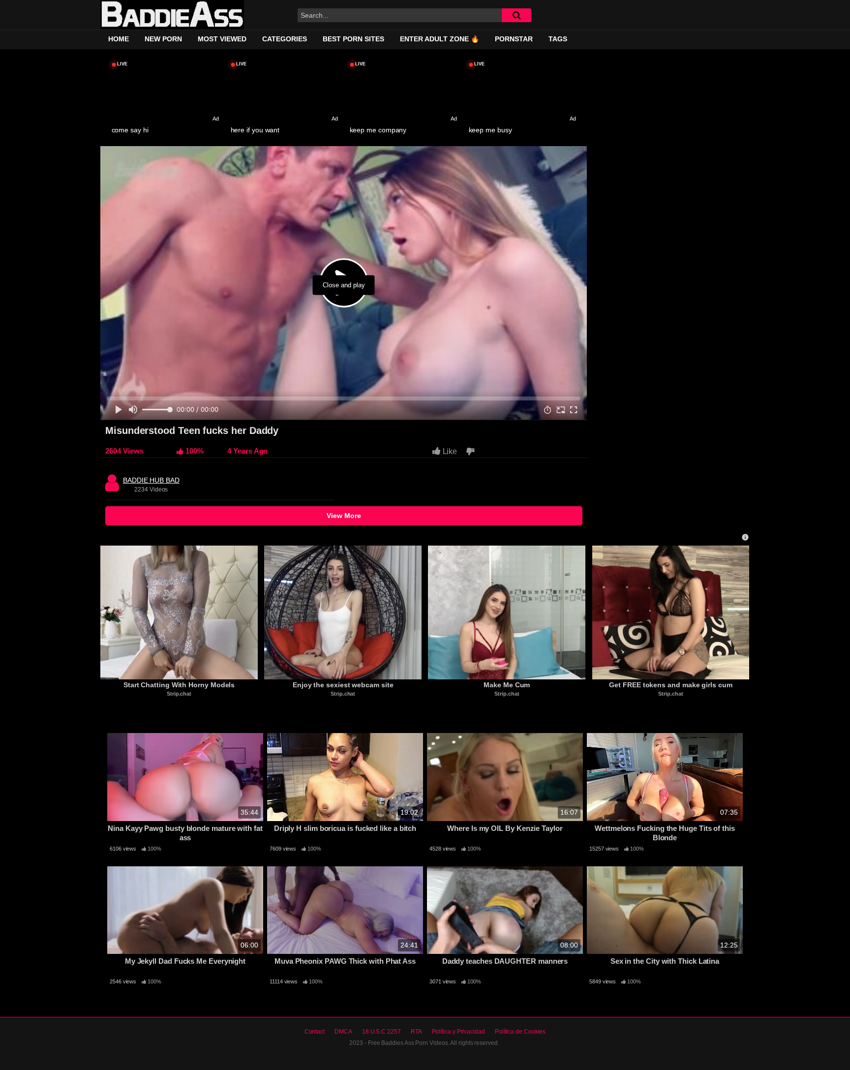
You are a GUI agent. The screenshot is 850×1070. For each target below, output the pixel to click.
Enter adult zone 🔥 (439, 39)
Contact (314, 1031)
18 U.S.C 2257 (381, 1031)
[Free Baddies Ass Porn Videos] (172, 15)
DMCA (343, 1031)
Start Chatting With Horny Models (179, 685)
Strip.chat (179, 694)
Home (118, 39)
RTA (416, 1031)
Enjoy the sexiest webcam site (343, 685)
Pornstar (514, 39)
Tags (557, 39)
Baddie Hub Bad (151, 477)
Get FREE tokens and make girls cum (670, 685)
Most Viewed (222, 39)
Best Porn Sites (353, 39)
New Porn (163, 39)
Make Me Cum (507, 685)
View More (344, 516)
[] (516, 15)
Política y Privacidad (458, 1031)
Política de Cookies (520, 1031)
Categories (284, 39)
